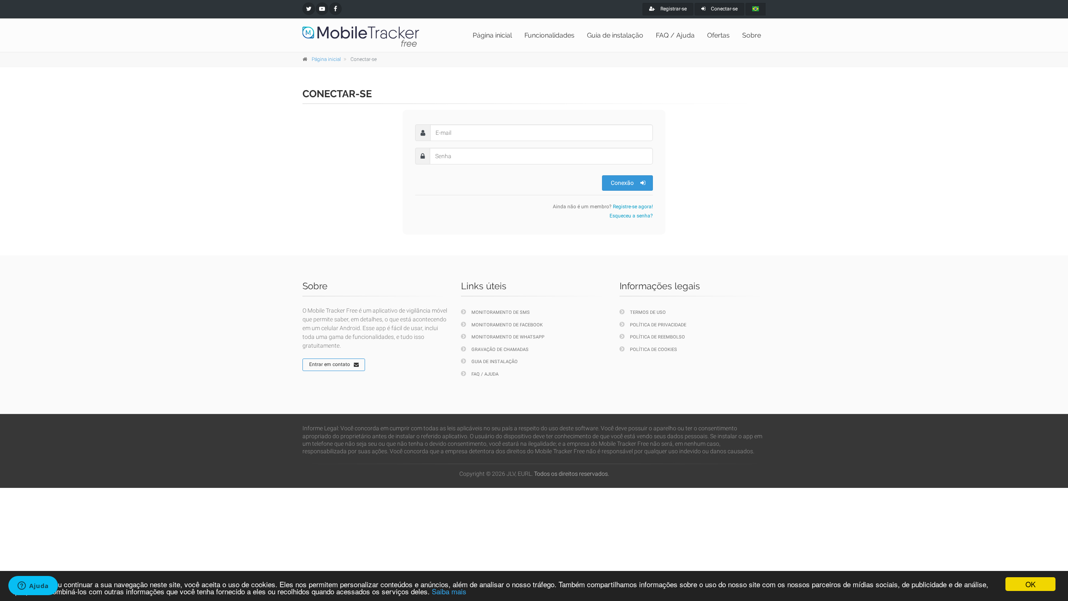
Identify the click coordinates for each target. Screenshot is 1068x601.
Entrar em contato (329, 364)
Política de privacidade (658, 325)
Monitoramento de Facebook (507, 325)
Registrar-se (673, 9)
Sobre (751, 35)
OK (1030, 584)
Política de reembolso (657, 337)
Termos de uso (648, 312)
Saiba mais (449, 591)
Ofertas (718, 35)
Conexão (622, 182)
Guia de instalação (615, 35)
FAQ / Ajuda (675, 35)
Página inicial (492, 35)
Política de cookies (653, 349)
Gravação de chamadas (500, 349)
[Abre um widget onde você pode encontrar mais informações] (33, 586)
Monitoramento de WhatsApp (507, 337)
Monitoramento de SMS (500, 312)
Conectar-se (724, 9)
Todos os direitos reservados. (571, 473)
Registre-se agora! (633, 207)
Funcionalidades (549, 35)
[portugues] (756, 9)
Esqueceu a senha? (631, 216)
